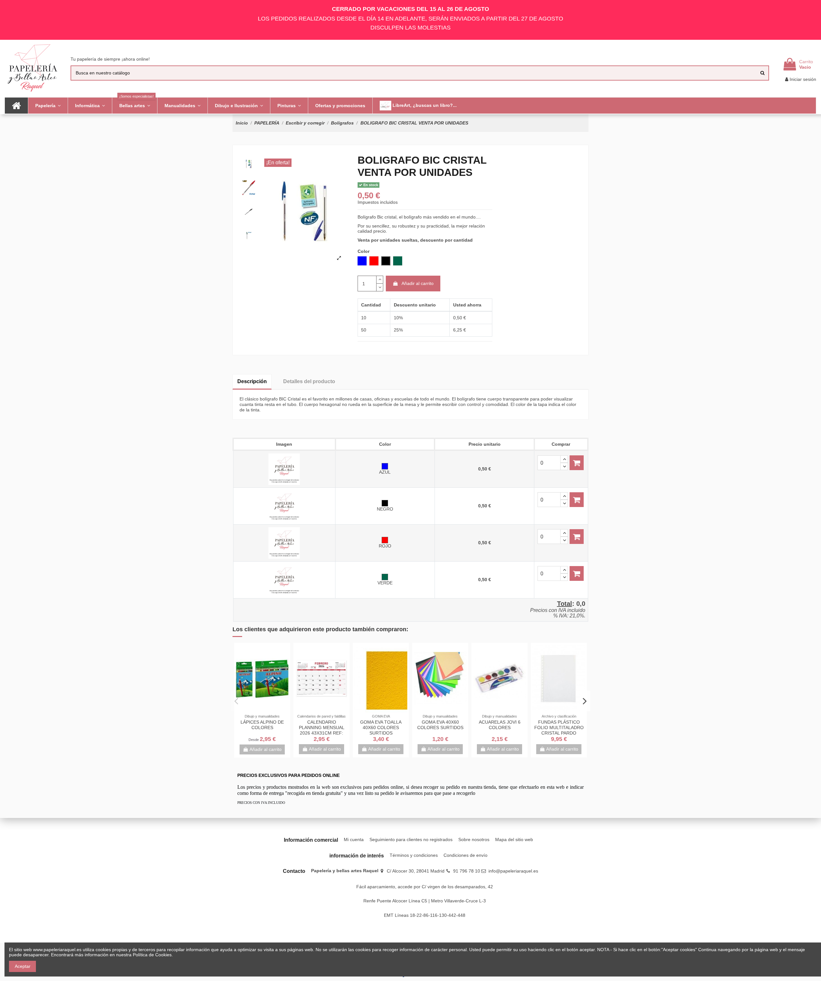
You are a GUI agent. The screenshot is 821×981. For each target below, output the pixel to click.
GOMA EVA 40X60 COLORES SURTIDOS (440, 724)
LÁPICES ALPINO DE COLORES (262, 724)
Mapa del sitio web (514, 839)
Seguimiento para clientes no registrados (411, 839)
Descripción (252, 381)
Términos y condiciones (414, 855)
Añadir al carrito (418, 283)
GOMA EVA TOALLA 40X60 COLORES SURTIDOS (381, 727)
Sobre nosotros (473, 839)
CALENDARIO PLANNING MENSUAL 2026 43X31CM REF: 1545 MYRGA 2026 (321, 730)
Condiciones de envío (465, 855)
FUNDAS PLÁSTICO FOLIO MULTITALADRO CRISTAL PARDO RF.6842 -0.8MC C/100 (559, 730)
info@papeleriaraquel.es (513, 870)
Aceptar (22, 966)
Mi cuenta (354, 839)
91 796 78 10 (466, 870)
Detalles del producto (309, 381)
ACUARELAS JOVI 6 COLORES (500, 724)
